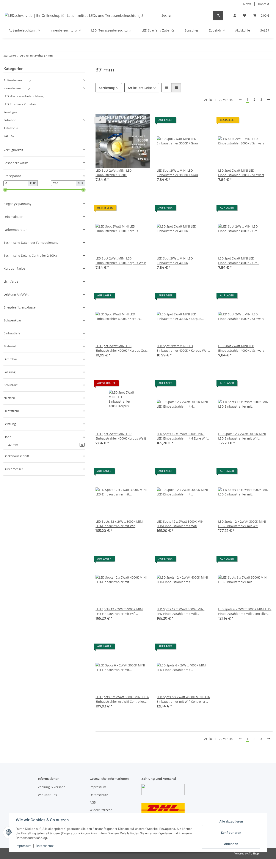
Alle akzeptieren (231, 821)
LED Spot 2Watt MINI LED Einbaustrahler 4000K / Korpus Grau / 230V (123, 348)
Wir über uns (47, 795)
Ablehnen (231, 844)
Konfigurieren (231, 832)
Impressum (23, 846)
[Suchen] (218, 15)
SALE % (8, 136)
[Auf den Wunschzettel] (142, 121)
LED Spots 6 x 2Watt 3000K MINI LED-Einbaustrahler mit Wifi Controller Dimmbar (244, 611)
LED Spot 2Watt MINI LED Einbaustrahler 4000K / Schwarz (241, 348)
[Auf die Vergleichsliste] (131, 121)
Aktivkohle (10, 128)
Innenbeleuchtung (16, 88)
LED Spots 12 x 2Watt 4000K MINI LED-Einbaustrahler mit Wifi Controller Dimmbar (119, 611)
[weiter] (269, 99)
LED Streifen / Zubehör (19, 104)
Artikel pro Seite (140, 88)
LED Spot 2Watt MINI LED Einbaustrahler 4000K (175, 260)
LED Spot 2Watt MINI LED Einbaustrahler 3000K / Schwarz (241, 172)
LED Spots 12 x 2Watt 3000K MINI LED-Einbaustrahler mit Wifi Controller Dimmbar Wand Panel (242, 523)
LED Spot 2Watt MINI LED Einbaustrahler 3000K (114, 172)
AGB (93, 802)
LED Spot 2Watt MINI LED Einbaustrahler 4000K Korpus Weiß (121, 436)
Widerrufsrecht (101, 810)
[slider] (5, 190)
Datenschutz (45, 846)
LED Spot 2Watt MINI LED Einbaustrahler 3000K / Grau (177, 172)
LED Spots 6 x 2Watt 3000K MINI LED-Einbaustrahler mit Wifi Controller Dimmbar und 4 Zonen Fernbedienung (122, 699)
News (247, 4)
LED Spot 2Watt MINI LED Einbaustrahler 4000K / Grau (238, 260)
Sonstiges (10, 112)
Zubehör (9, 120)
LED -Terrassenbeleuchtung (23, 96)
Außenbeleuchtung (17, 80)
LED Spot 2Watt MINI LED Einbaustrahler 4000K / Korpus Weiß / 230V (183, 348)
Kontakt (263, 4)
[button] (235, 15)
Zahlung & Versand (52, 787)
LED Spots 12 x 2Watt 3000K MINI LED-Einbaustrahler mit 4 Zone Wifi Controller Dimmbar (182, 436)
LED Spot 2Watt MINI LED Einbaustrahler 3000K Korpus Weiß (121, 260)
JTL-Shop (253, 853)
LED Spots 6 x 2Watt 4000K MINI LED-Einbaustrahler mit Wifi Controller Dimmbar (183, 699)
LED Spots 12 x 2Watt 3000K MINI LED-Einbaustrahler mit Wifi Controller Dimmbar (242, 436)
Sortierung (107, 88)
